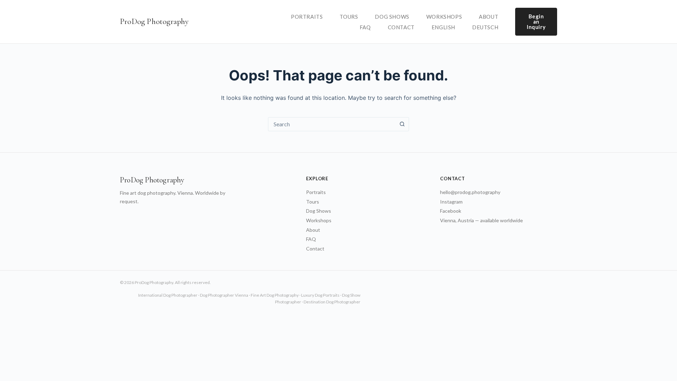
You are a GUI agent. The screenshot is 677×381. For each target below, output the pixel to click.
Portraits (307, 16)
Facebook (450, 211)
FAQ (365, 27)
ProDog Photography (154, 21)
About (488, 16)
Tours (349, 16)
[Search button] (402, 124)
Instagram (451, 202)
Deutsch (485, 27)
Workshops (444, 16)
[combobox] (331, 124)
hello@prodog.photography (470, 192)
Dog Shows (392, 16)
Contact (401, 27)
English (443, 27)
